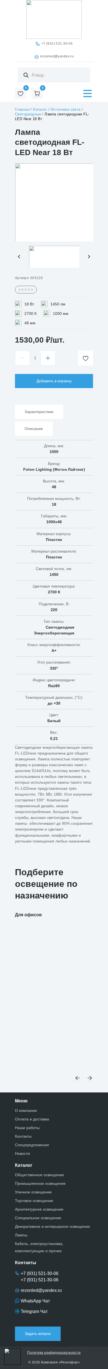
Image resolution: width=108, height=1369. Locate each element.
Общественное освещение (39, 1175)
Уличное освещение (33, 1192)
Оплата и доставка (32, 1119)
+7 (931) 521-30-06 (57, 43)
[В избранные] (85, 358)
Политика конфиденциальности (54, 1353)
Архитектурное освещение (39, 1209)
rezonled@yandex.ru (57, 56)
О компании (26, 1110)
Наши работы (27, 1127)
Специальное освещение (38, 1218)
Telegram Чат (34, 1311)
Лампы (21, 1235)
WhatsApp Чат (35, 1301)
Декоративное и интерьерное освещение (52, 1226)
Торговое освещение (34, 1200)
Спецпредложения (32, 1145)
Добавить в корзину (54, 381)
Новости (22, 1153)
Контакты (23, 1136)
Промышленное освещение (40, 1183)
